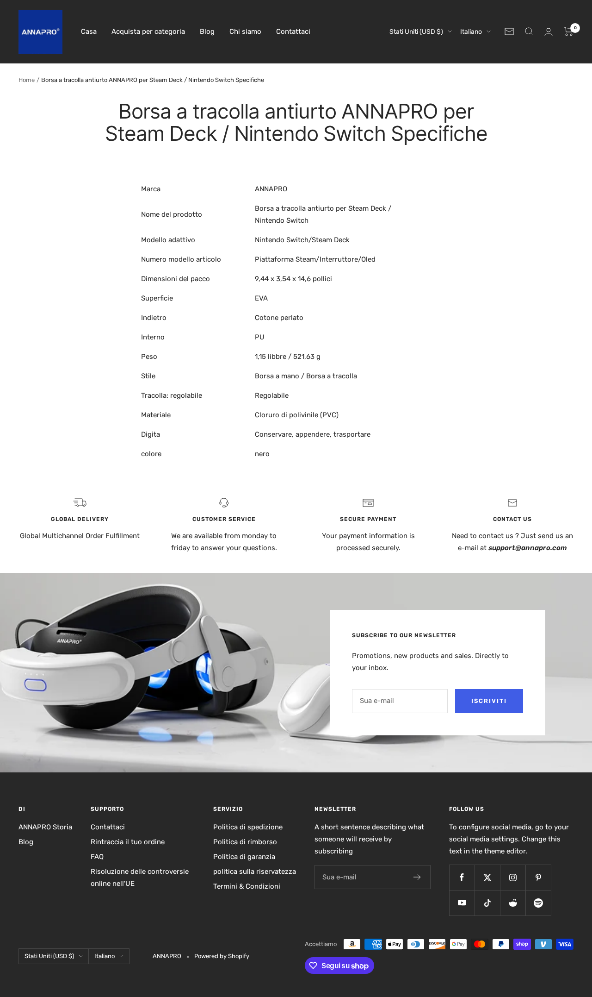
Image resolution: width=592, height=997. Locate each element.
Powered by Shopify (221, 956)
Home (26, 79)
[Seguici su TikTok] (487, 902)
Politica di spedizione (248, 827)
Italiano (471, 32)
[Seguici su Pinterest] (538, 877)
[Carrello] (569, 31)
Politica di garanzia (244, 857)
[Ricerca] (529, 31)
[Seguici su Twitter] (487, 877)
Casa (89, 31)
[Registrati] (417, 877)
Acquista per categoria (148, 31)
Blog (207, 31)
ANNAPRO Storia (45, 827)
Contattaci (293, 31)
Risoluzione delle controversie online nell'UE (140, 877)
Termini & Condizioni (246, 886)
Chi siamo (245, 31)
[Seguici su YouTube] (462, 902)
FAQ (97, 857)
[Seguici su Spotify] (538, 902)
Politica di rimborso (245, 842)
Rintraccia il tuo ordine (128, 842)
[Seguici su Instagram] (512, 877)
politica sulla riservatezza (254, 871)
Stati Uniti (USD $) (416, 32)
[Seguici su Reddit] (512, 902)
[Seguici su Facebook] (462, 877)
